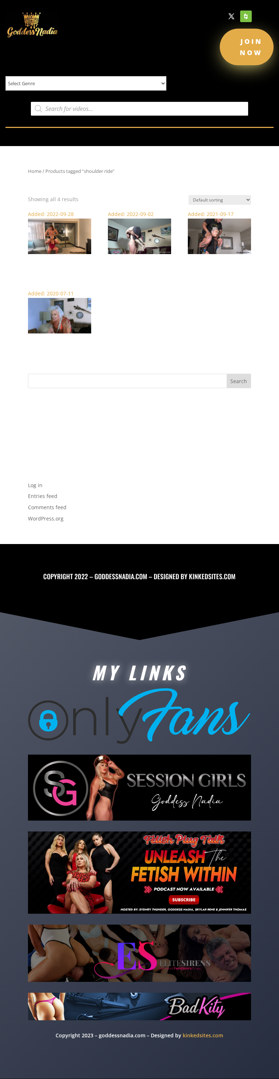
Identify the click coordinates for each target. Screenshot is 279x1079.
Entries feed (42, 496)
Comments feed (47, 507)
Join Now (251, 47)
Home (34, 171)
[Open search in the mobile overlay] (139, 108)
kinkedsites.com (212, 576)
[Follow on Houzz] (246, 16)
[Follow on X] (231, 16)
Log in (35, 485)
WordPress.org (46, 518)
